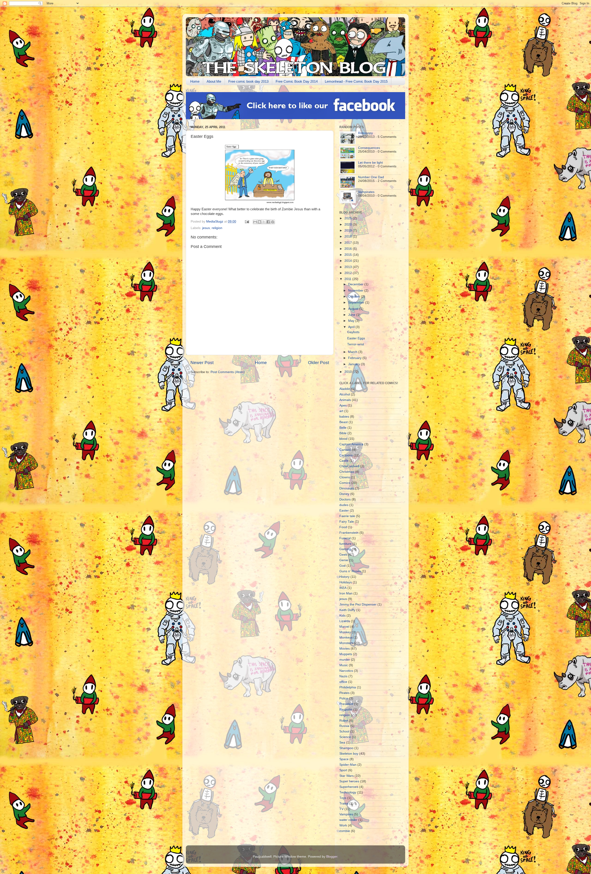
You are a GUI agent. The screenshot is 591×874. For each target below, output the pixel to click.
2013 (348, 267)
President (346, 704)
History (344, 577)
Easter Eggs (356, 338)
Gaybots (353, 332)
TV (341, 809)
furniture (345, 543)
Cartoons (346, 455)
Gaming (345, 549)
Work (343, 825)
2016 (348, 248)
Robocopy (365, 133)
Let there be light (370, 162)
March (353, 352)
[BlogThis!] (259, 222)
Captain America (351, 444)
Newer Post (202, 362)
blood (343, 438)
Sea (342, 742)
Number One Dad (371, 177)
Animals (345, 400)
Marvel (344, 626)
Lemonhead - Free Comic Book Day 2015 (356, 81)
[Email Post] (246, 221)
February (355, 358)
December (356, 284)
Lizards (344, 621)
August (353, 308)
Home (194, 81)
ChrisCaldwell (349, 466)
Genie (343, 560)
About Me (214, 81)
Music (343, 665)
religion (217, 228)
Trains (343, 803)
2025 (348, 218)
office (343, 682)
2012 (348, 273)
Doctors (345, 499)
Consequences (369, 148)
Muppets (345, 654)
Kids (342, 615)
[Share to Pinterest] (272, 222)
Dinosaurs (346, 488)
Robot (343, 720)
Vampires (346, 814)
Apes (343, 405)
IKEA (343, 588)
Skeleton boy (348, 753)
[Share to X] (264, 222)
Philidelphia (347, 687)
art (341, 411)
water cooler (348, 820)
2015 (348, 254)
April (352, 327)
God (342, 565)
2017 (348, 242)
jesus (206, 228)
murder (344, 659)
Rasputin (345, 709)
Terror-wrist (355, 344)
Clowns (344, 477)
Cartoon (345, 450)
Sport (343, 770)
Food (343, 527)
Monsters (346, 643)
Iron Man (346, 593)
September (356, 302)
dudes (343, 505)
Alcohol (344, 394)
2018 (348, 236)
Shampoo (346, 748)
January (354, 364)
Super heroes (349, 781)
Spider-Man (347, 764)
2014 (348, 260)
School (344, 731)
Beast (343, 422)
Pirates (344, 693)
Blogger (331, 856)
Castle (344, 460)
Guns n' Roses (350, 571)
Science (345, 737)
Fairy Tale (346, 521)
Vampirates (366, 192)
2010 (348, 372)
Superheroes (348, 787)
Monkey (345, 632)
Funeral (345, 538)
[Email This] (255, 222)
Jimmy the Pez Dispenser (358, 604)
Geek (343, 554)
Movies (344, 648)
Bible (343, 433)
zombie (344, 831)
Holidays (345, 582)
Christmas (346, 471)
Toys (342, 798)
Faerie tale (347, 516)
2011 (348, 279)
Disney (344, 494)
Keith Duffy (347, 610)
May (351, 320)
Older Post (318, 362)
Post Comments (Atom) (228, 372)
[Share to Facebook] (268, 222)
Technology (347, 792)
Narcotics (346, 670)
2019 (348, 230)
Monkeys (346, 637)
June (352, 314)
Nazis (343, 676)
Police (343, 698)
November (356, 290)
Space (344, 759)
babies (344, 416)
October (354, 296)
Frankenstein (349, 532)
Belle (343, 427)
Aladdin (344, 389)
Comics (344, 483)
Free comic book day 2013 (248, 81)
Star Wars (346, 776)
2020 (348, 224)
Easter (344, 510)
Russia (344, 726)
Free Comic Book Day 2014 (297, 81)
